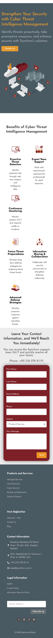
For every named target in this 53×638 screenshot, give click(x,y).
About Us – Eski (14, 517)
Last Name (11, 382)
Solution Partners (14, 496)
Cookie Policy (13, 588)
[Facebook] (34, 620)
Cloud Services (13, 483)
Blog (9, 526)
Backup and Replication (17, 492)
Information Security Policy (18, 592)
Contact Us (11, 522)
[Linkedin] (24, 620)
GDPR (9, 583)
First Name (11, 369)
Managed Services (14, 479)
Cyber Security (13, 487)
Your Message (12, 431)
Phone (9, 406)
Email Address (12, 394)
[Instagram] (29, 620)
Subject (9, 419)
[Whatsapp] (19, 620)
